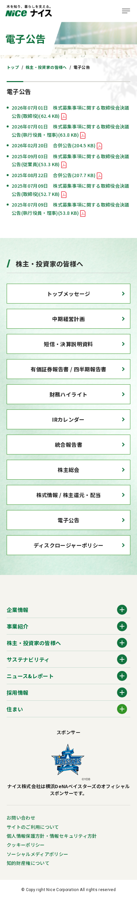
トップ (13, 67)
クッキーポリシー (26, 844)
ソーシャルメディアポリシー (37, 854)
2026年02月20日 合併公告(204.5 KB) (53, 145)
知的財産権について (28, 863)
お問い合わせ (21, 817)
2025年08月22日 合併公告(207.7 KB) (53, 175)
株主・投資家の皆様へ (46, 67)
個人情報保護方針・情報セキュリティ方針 (52, 835)
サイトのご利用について (33, 827)
